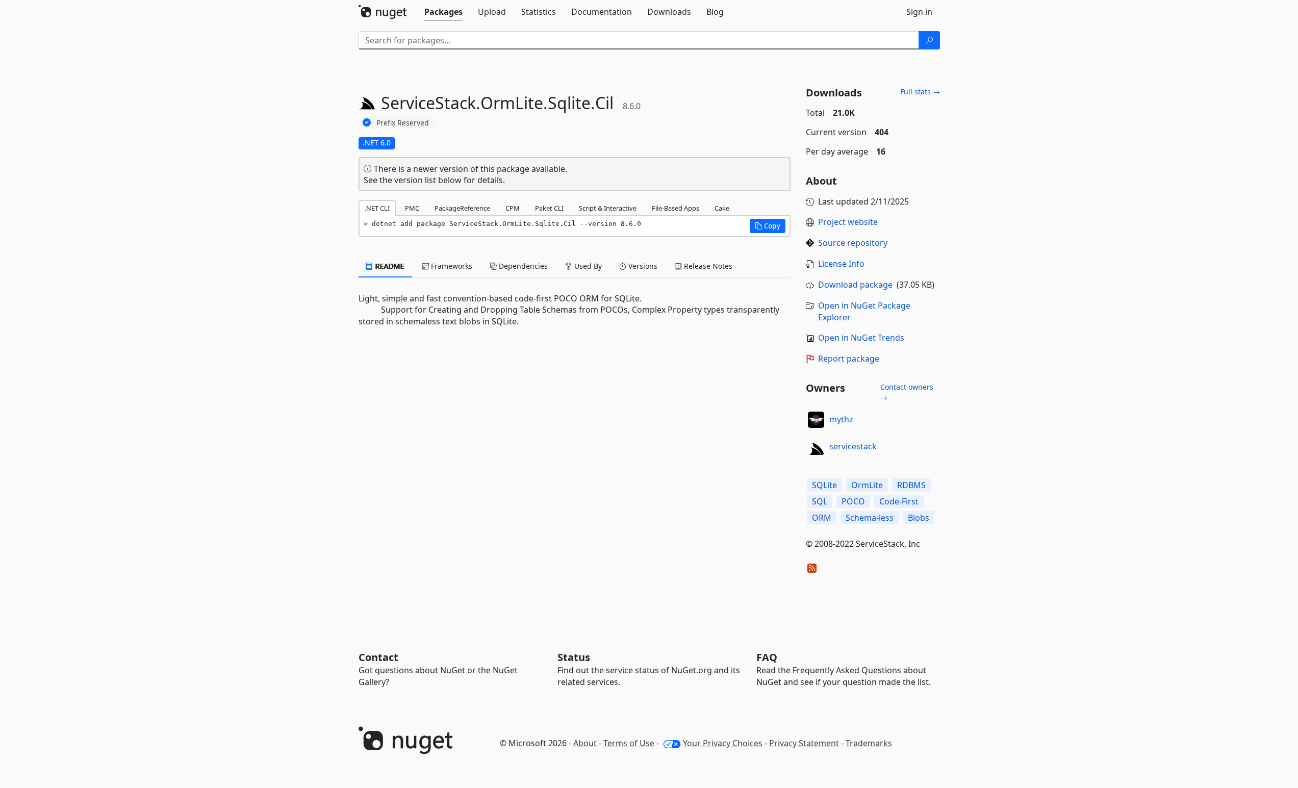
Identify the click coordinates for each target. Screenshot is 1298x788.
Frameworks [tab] (450, 266)
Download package (855, 284)
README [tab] (388, 266)
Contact (378, 657)
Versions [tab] (641, 266)
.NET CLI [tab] (377, 208)
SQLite (824, 485)
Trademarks (869, 743)
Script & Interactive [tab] (608, 208)
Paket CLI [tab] (549, 208)
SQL (819, 501)
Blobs (918, 517)
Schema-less (870, 517)
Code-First (899, 501)
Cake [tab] (722, 208)
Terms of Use (628, 743)
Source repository (852, 242)
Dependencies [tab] (522, 266)
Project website (848, 221)
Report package (848, 358)
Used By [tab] (587, 266)
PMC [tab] (412, 208)
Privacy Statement (804, 743)
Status (573, 657)
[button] (767, 226)
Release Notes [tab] (707, 266)
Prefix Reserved (402, 123)
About (585, 743)
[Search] (929, 40)
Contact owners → (906, 392)
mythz (841, 419)
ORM (821, 517)
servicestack (853, 446)
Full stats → (920, 91)
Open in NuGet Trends (861, 337)
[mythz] (816, 420)
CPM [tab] (512, 208)
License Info (841, 263)
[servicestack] (816, 447)
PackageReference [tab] (462, 208)
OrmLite (867, 485)
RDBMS (911, 485)
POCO (853, 501)
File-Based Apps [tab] (675, 208)
